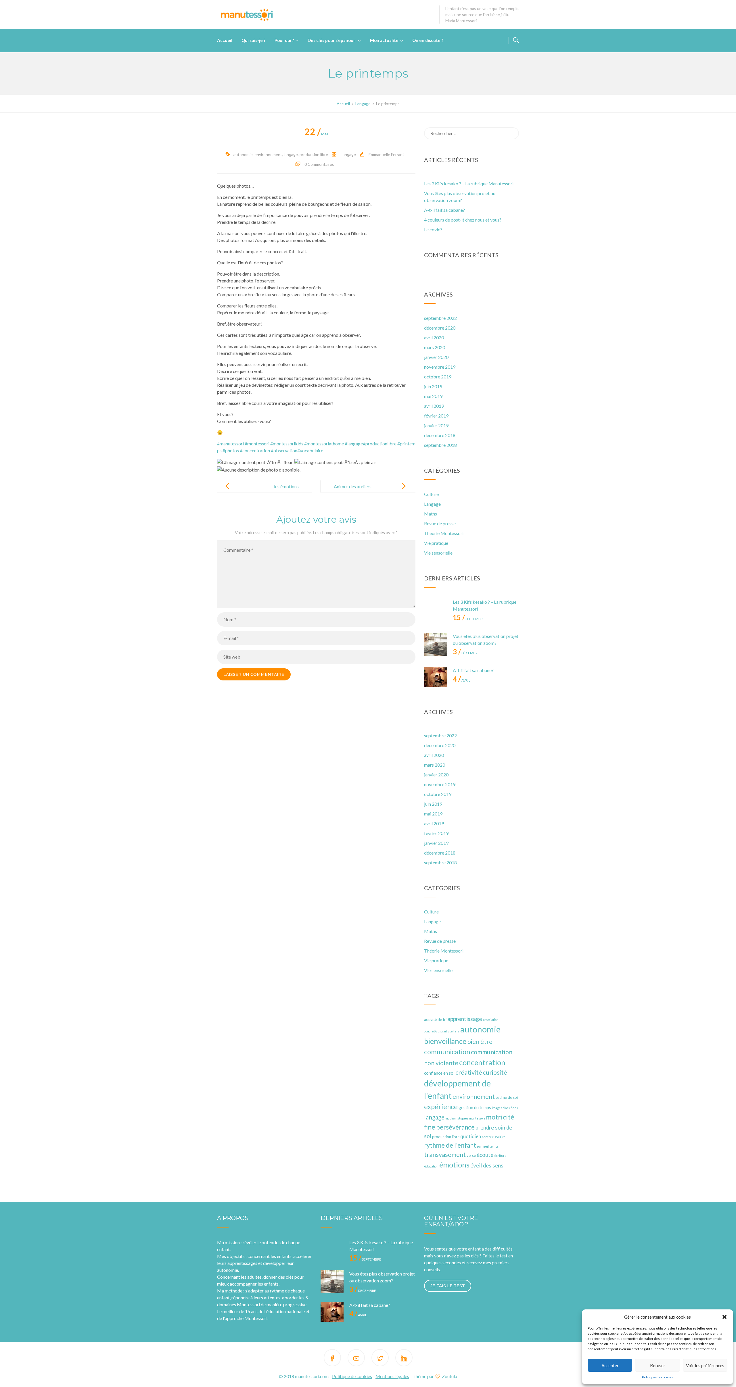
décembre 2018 (439, 435)
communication (447, 1052)
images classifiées (505, 1108)
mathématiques (456, 1118)
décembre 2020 (439, 327)
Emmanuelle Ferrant (386, 154)
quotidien (470, 1136)
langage (291, 154)
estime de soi (507, 1097)
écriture (500, 1155)
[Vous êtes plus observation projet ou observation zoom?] (435, 644)
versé (471, 1155)
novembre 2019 (439, 367)
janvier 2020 (436, 357)
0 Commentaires (319, 164)
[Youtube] (356, 1358)
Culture (431, 494)
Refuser (657, 1365)
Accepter (610, 1365)
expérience (441, 1107)
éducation (431, 1166)
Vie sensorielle (438, 552)
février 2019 (436, 415)
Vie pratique (436, 543)
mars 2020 (434, 347)
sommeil (483, 1146)
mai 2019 (433, 396)
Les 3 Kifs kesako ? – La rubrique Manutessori (468, 183)
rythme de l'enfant (450, 1145)
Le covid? (433, 229)
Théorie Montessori (443, 533)
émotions (454, 1164)
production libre (314, 154)
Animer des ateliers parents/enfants (352, 491)
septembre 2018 (440, 445)
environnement (268, 154)
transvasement (445, 1154)
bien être (479, 1041)
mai (316, 134)
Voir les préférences (705, 1365)
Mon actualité (384, 40)
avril (461, 680)
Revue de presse (440, 523)
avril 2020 (434, 337)
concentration (482, 1062)
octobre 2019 (437, 376)
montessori (477, 1118)
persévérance (455, 1127)
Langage (348, 154)
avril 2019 (434, 406)
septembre (469, 619)
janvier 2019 (436, 425)
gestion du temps (475, 1107)
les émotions (286, 486)
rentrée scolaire (494, 1137)
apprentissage (464, 1018)
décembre (466, 653)
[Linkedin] (404, 1358)
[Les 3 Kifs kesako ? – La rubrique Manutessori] (435, 610)
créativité (468, 1072)
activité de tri (435, 1019)
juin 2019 (433, 386)
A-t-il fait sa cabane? (444, 210)
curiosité (495, 1072)
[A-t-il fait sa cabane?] (435, 678)
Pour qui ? (284, 40)
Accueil (224, 40)
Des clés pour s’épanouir (332, 40)
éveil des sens (486, 1165)
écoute (485, 1155)
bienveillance (445, 1041)
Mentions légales (392, 1376)
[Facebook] (332, 1358)
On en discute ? (427, 40)
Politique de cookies (657, 1377)
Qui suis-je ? (253, 40)
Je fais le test (447, 1285)
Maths (430, 513)
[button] (724, 1317)
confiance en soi (439, 1073)
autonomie (243, 154)
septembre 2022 (440, 318)
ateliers (453, 1031)
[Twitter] (380, 1358)
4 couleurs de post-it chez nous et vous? (462, 219)
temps (494, 1146)
